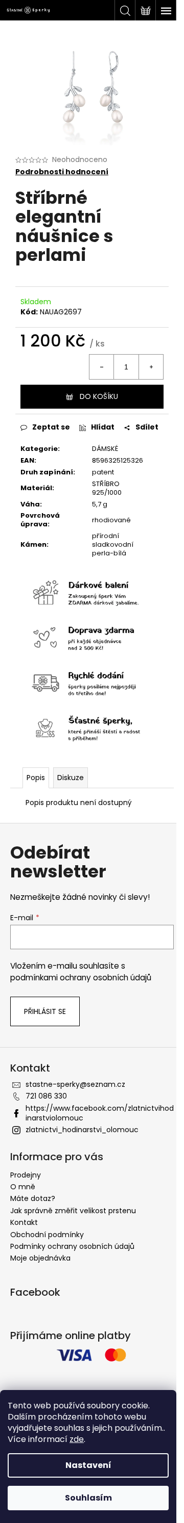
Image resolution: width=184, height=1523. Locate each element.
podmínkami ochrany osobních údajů (80, 977)
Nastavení (88, 1465)
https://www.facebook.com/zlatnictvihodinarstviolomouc (100, 1113)
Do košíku (99, 396)
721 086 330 (46, 1096)
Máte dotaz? (32, 1198)
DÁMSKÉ (105, 448)
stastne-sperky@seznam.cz (75, 1084)
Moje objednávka (40, 1258)
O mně (22, 1187)
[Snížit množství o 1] (101, 367)
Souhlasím (88, 1498)
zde (77, 1439)
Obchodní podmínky (47, 1235)
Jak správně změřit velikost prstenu (73, 1211)
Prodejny (25, 1175)
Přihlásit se (45, 1011)
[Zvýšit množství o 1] (151, 367)
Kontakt (24, 1222)
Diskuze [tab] (70, 777)
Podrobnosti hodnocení (61, 172)
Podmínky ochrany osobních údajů (72, 1246)
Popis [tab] (36, 777)
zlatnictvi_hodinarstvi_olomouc (82, 1130)
